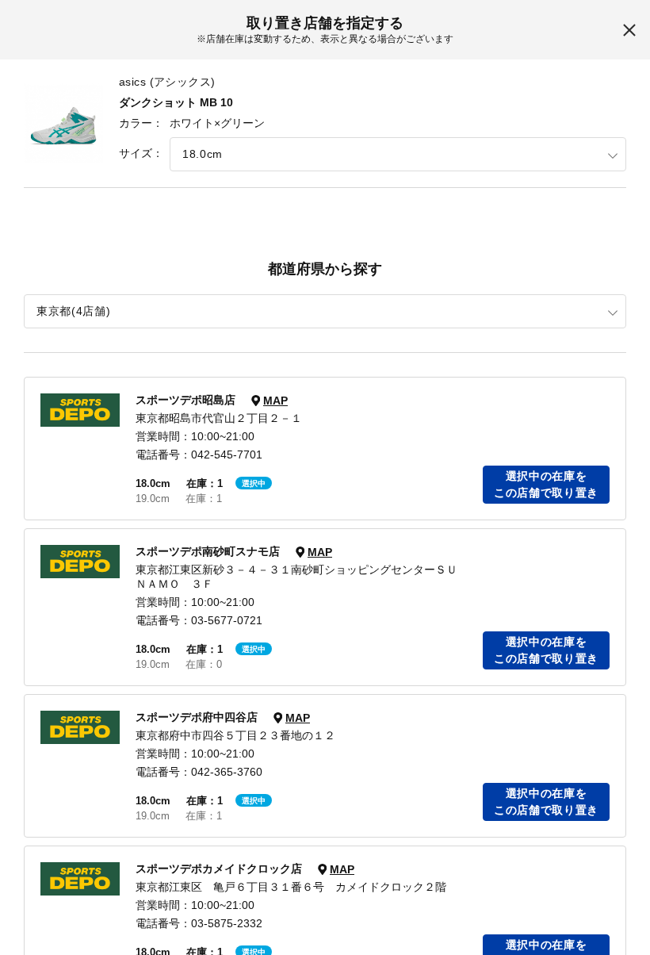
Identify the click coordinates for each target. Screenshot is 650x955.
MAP (275, 400)
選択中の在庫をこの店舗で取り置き (546, 484)
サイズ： (141, 153)
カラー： (141, 123)
